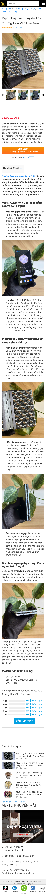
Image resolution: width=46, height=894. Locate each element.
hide (20, 168)
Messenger (33, 891)
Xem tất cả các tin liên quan (13, 802)
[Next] (43, 95)
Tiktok (5, 891)
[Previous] (3, 95)
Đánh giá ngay (24, 720)
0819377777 (28, 157)
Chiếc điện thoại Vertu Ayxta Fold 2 (19, 176)
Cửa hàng (18, 8)
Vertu (39, 8)
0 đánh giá (17, 27)
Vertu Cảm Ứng (9, 11)
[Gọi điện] (23, 889)
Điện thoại (30, 8)
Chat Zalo (15, 891)
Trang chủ (7, 8)
